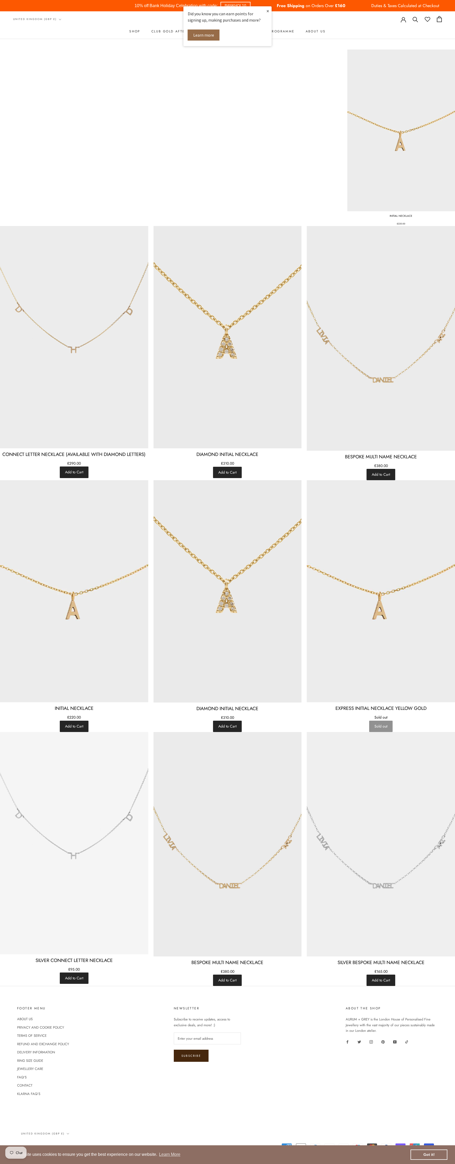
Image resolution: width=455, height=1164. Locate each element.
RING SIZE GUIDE (30, 1060)
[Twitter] (359, 1041)
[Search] (415, 19)
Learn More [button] (169, 1154)
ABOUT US (316, 31)
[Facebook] (347, 1041)
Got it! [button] (429, 1154)
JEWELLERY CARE (30, 1068)
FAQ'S (22, 1077)
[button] (235, 5)
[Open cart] (439, 19)
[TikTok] (406, 1041)
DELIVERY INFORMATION (36, 1052)
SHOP (134, 31)
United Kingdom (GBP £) (35, 19)
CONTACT (24, 1085)
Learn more (203, 35)
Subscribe (191, 1056)
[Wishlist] (427, 19)
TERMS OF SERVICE (32, 1035)
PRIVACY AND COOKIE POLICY (40, 1027)
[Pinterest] (383, 1041)
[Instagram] (371, 1041)
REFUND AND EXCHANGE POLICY (43, 1044)
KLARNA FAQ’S (28, 1093)
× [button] (267, 11)
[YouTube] (395, 1041)
